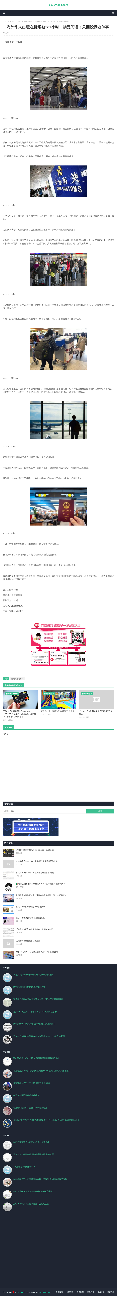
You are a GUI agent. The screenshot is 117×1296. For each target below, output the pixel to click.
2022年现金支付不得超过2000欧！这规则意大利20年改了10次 (40, 1179)
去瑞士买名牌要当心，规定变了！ (30, 941)
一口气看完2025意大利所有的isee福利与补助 (33, 1191)
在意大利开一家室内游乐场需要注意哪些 (57, 711)
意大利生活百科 (14, 21)
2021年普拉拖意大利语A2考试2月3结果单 (31, 1142)
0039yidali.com (58, 5)
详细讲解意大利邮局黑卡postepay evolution (35, 850)
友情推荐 (80, 1292)
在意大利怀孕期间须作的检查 (26, 1095)
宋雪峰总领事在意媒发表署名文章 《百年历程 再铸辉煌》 (38, 999)
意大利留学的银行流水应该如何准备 (31, 906)
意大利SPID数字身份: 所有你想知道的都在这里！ (34, 1154)
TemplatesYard (22, 1292)
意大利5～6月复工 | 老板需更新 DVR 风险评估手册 (35, 1011)
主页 (4, 21)
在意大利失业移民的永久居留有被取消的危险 (33, 974)
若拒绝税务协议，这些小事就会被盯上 (30, 1107)
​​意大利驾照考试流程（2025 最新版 (30, 918)
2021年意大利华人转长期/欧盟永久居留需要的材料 (37, 861)
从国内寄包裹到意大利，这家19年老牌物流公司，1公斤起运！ (41, 895)
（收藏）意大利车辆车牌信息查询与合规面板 (95, 712)
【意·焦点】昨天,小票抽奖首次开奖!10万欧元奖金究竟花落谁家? (41, 1070)
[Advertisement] (58, 1253)
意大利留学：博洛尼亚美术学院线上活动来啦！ (34, 1024)
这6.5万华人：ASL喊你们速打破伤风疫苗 (31, 1203)
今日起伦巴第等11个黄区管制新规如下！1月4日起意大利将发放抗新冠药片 (46, 1120)
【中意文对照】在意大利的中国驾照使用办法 (34, 929)
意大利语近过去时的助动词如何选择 (29, 987)
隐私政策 (90, 1292)
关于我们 (59, 1292)
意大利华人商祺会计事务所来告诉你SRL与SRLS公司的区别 (39, 1036)
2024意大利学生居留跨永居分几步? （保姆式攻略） (37, 952)
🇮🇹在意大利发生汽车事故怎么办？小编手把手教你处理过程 (40, 884)
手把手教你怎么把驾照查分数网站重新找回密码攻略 (36, 1058)
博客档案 (110, 1292)
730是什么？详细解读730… (25, 1166)
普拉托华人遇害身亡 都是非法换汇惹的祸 (31, 1083)
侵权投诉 (101, 1292)
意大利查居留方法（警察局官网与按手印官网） (35, 872)
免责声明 (69, 1292)
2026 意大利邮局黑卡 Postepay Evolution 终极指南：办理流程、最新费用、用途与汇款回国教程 (19, 714)
